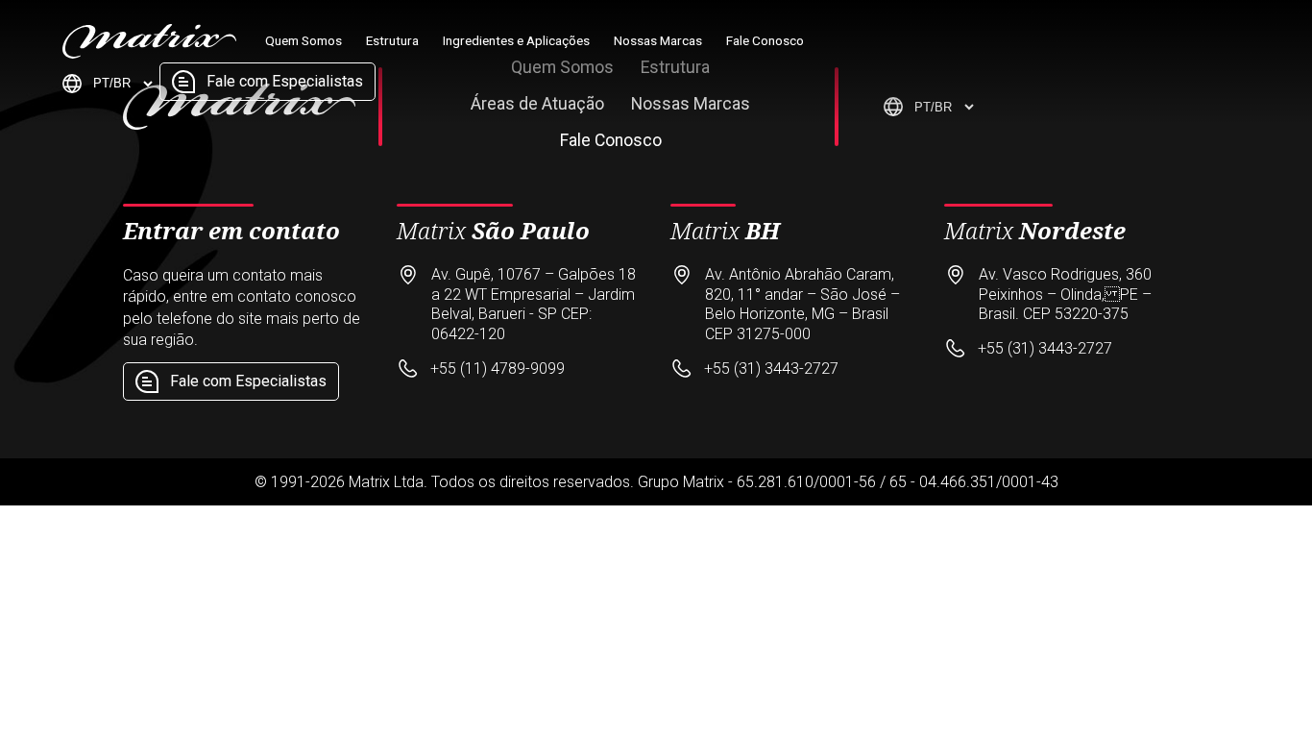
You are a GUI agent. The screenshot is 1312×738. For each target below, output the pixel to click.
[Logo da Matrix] (149, 53)
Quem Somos (303, 40)
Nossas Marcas (658, 40)
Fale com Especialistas (285, 81)
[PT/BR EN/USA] (109, 83)
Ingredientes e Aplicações (516, 40)
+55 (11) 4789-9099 (497, 368)
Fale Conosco (765, 40)
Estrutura (392, 40)
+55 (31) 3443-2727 (771, 368)
